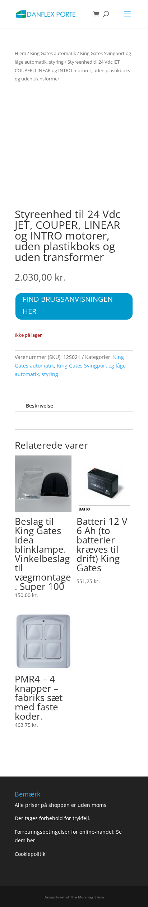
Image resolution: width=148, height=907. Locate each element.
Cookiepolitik (31, 854)
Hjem (20, 53)
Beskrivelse (39, 405)
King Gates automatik (53, 53)
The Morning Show (87, 896)
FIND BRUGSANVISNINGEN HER (68, 305)
